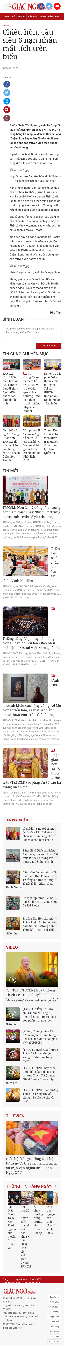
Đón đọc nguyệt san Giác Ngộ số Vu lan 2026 (27, 1233)
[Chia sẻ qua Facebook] (6, 84)
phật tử (56, 1336)
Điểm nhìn (53, 16)
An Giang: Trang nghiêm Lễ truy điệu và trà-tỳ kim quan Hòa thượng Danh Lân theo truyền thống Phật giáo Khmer (32, 392)
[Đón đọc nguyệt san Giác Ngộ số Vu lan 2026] (30, 1211)
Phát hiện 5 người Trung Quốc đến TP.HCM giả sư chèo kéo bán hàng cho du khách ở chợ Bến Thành (11, 445)
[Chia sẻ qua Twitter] (6, 92)
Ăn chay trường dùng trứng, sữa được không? (15, 1233)
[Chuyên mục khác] (57, 31)
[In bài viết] (6, 118)
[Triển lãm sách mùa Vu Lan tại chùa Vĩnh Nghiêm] (25, 561)
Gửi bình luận (49, 345)
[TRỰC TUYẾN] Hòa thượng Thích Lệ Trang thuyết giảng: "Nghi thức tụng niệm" (40, 1055)
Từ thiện (43, 31)
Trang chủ (9, 16)
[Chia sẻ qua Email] (6, 109)
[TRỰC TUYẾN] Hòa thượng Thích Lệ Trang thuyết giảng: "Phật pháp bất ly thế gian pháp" (32, 995)
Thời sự (21, 16)
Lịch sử (32, 31)
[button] (52, 1246)
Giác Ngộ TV (36, 1303)
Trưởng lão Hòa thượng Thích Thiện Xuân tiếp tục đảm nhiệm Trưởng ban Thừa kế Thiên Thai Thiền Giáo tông (31, 926)
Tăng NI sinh (54, 1341)
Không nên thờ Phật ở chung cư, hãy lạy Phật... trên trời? (54, 1236)
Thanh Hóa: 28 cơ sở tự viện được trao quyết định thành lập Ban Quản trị (51, 442)
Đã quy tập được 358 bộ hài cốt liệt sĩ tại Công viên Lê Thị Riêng (40, 901)
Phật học (9, 24)
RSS (25, 1310)
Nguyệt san (21, 1303)
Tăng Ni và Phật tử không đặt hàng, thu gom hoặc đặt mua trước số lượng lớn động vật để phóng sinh (40, 856)
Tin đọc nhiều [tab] (17, 820)
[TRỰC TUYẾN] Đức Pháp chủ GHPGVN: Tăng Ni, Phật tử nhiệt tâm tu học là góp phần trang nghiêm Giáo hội (31, 1016)
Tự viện (41, 24)
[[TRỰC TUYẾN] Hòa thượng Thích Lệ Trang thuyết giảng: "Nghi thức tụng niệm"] (13, 1054)
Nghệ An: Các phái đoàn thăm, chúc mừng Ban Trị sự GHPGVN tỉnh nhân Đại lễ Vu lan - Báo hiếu (52, 388)
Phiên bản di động (11, 1310)
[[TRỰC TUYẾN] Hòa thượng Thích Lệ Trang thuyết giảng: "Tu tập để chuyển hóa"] (13, 1095)
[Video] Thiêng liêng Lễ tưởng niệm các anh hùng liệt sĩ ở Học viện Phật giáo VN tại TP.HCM (40, 1036)
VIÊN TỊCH (54, 1331)
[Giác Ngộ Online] (20, 1315)
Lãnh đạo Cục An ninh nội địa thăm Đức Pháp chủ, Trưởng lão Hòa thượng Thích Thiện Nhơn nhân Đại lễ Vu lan (31, 880)
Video (43, 16)
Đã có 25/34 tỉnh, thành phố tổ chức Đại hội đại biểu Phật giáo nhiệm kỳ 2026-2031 (31, 1181)
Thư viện (15, 1116)
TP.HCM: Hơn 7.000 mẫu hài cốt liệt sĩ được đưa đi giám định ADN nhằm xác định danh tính (10, 388)
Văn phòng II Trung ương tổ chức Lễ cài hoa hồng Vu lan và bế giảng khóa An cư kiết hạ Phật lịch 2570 (31, 445)
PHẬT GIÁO (54, 1326)
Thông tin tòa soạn (11, 1306)
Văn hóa (32, 16)
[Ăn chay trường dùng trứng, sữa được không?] (17, 1211)
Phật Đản (55, 1346)
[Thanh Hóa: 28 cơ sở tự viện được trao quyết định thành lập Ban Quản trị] (52, 421)
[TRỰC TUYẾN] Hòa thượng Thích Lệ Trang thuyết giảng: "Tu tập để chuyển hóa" (40, 1095)
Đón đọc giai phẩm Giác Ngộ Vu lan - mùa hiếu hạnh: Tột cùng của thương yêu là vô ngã (41, 1248)
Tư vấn (20, 24)
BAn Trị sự (54, 1321)
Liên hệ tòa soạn (32, 1306)
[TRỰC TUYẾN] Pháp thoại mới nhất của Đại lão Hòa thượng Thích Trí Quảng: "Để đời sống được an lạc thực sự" (31, 1075)
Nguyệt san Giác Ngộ (15, 31)
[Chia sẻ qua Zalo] (6, 101)
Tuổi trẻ (30, 24)
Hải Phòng (55, 1350)
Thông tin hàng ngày (28, 1199)
